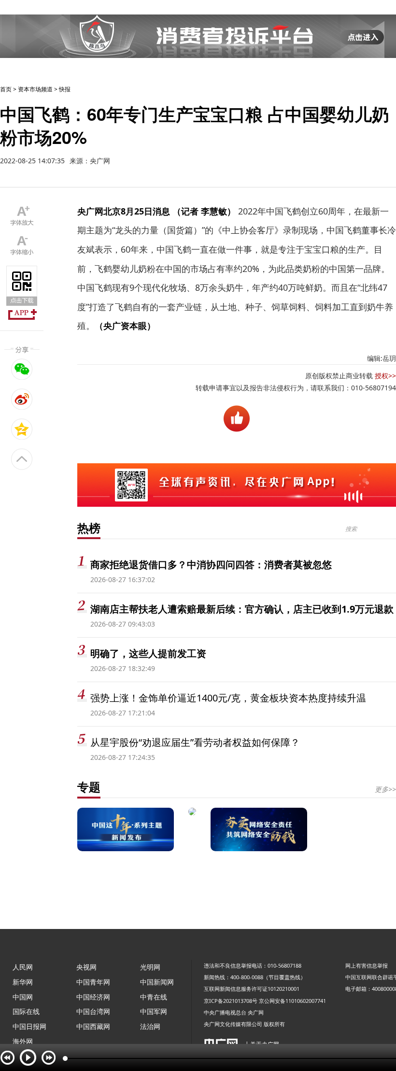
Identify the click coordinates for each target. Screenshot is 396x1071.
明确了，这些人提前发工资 (148, 653)
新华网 (23, 981)
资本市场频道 (35, 89)
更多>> (385, 789)
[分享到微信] (22, 369)
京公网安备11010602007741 (292, 1000)
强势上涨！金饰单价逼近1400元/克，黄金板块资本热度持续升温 (228, 697)
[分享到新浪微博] (22, 399)
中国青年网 (93, 981)
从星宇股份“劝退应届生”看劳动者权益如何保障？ (195, 742)
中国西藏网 (93, 1026)
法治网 (150, 1026)
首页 (6, 89)
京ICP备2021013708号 (230, 1000)
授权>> (385, 375)
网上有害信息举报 (366, 965)
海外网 (23, 1041)
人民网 (23, 966)
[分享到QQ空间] (22, 429)
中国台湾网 (93, 1011)
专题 (88, 787)
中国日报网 (29, 1026)
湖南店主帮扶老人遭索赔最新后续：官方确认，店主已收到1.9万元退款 (242, 608)
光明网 (150, 966)
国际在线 (26, 1011)
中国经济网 (93, 996)
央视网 (86, 966)
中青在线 (153, 996)
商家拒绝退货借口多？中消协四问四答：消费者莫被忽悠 (211, 564)
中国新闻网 (157, 981)
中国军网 (153, 1011)
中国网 (23, 996)
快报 (65, 89)
